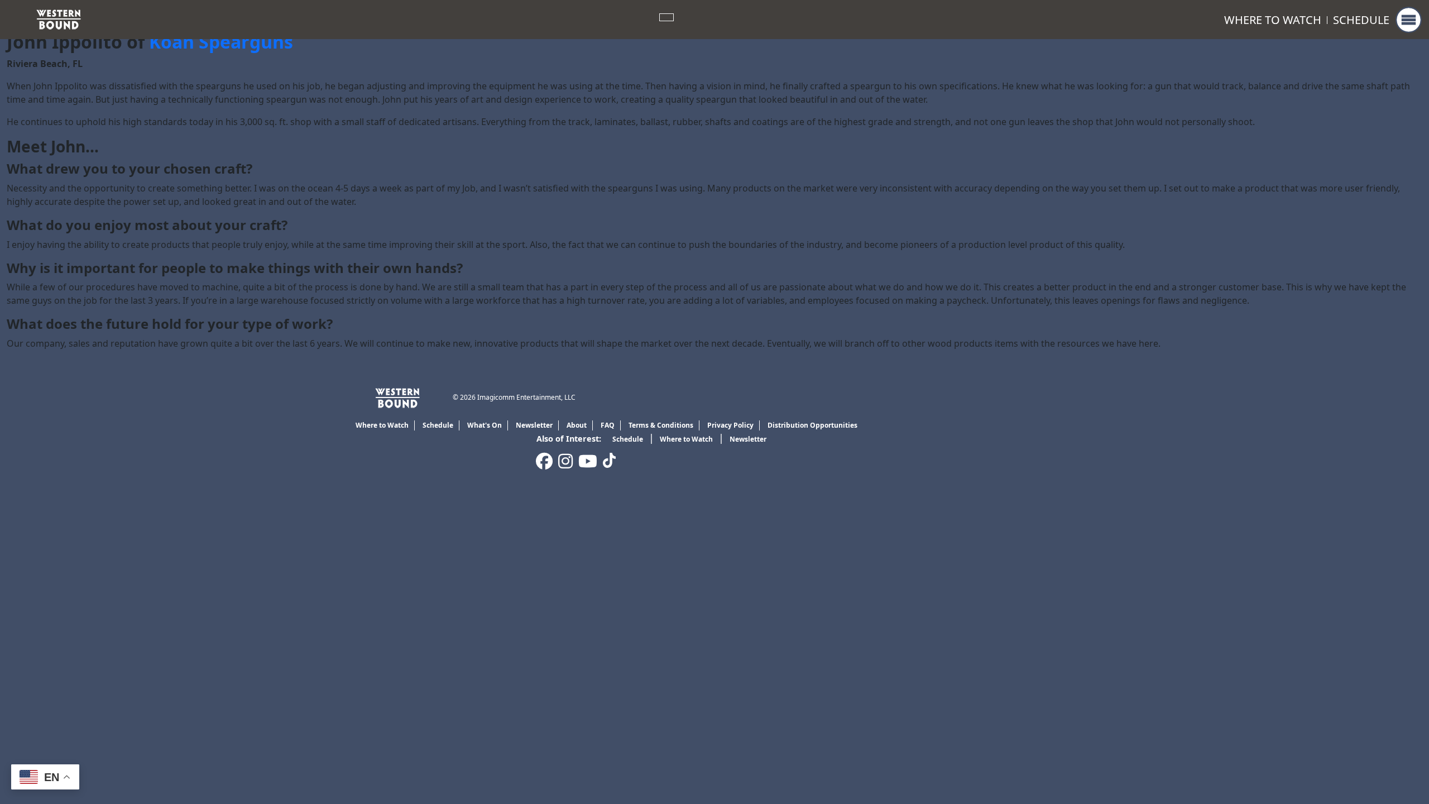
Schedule (627, 439)
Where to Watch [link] (1272, 19)
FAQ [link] (608, 425)
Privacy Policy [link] (730, 425)
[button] (1408, 20)
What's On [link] (484, 425)
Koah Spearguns (221, 42)
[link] (58, 18)
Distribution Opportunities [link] (812, 425)
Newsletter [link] (534, 425)
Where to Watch (686, 439)
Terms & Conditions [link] (661, 425)
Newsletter (748, 439)
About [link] (577, 425)
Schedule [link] (1361, 19)
